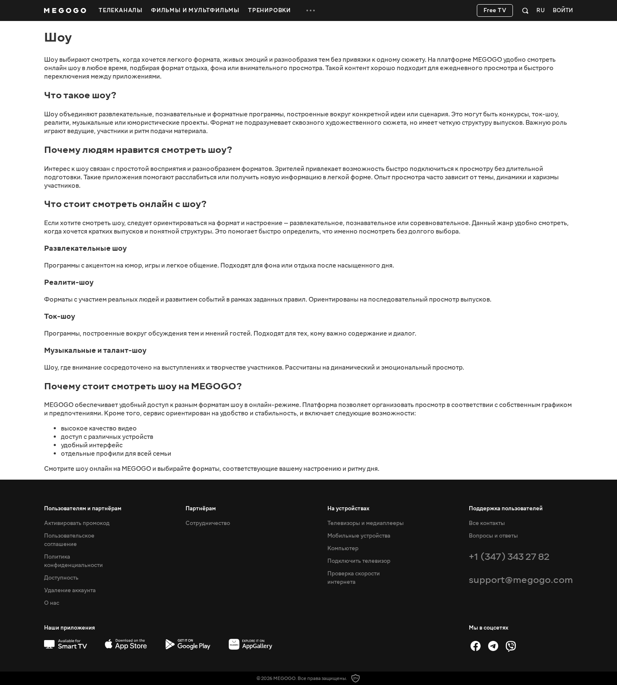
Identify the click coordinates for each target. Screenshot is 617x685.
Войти (563, 10)
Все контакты (487, 523)
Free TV (495, 10)
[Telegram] (493, 646)
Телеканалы (121, 10)
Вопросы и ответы (493, 536)
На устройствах (348, 508)
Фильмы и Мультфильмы (195, 10)
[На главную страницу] (65, 10)
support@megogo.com (521, 579)
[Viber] (511, 646)
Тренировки (269, 10)
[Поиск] (525, 10)
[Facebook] (475, 646)
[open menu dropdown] (311, 10)
